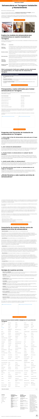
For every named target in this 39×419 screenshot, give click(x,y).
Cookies (3, 400)
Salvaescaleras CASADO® (19, 2)
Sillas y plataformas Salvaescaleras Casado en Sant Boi (24, 401)
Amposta (2, 327)
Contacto (3, 396)
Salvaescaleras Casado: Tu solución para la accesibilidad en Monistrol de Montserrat (24, 408)
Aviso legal (3, 401)
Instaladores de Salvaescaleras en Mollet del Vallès (24, 398)
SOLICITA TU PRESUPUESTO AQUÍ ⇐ (19, 0)
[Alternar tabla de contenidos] (36, 389)
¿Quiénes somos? (4, 397)
